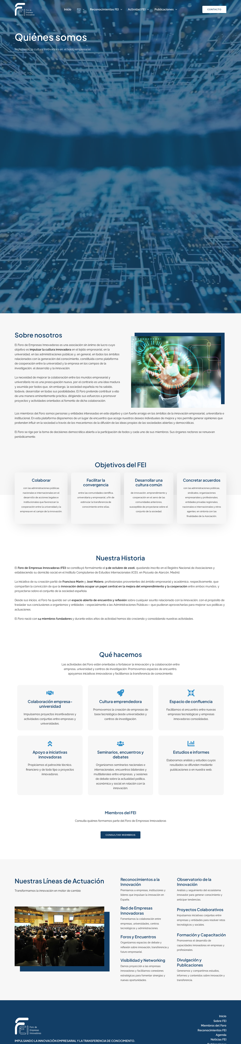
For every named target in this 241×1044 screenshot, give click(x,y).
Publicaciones (164, 9)
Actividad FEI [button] (136, 9)
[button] (83, 9)
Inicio (67, 9)
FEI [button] (79, 9)
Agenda (221, 1035)
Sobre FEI (219, 1021)
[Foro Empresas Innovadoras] (25, 9)
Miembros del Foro (213, 1025)
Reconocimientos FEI (104, 9)
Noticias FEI (218, 1039)
